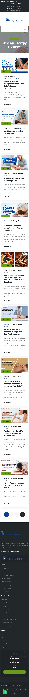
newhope (7, 128)
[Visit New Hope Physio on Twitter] (3, 689)
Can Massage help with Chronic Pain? (13, 132)
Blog (3, 640)
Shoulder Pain (5, 609)
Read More (8, 104)
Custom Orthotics (6, 588)
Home (13, 38)
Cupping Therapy (17, 376)
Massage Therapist (10, 79)
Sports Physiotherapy (7, 572)
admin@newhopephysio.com (15, 10)
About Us (4, 634)
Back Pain (4, 606)
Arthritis (4, 616)
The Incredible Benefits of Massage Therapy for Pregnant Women (14, 433)
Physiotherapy (5, 568)
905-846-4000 (17, 3)
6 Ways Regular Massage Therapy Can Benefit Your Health (14, 485)
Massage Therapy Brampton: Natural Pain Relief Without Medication (14, 84)
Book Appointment (14, 672)
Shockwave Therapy (7, 622)
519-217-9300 (17, 8)
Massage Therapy (17, 221)
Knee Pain (4, 599)
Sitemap (4, 647)
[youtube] (25, 689)
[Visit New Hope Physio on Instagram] (16, 689)
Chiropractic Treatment (8, 575)
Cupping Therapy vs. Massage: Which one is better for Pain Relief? (13, 383)
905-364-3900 (16, 6)
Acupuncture (5, 591)
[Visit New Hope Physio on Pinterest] (12, 689)
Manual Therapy (17, 426)
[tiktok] (14, 693)
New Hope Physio (17, 685)
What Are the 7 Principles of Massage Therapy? (14, 179)
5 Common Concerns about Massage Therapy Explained (14, 228)
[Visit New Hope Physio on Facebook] (8, 689)
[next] (22, 514)
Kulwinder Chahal (10, 76)
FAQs (3, 637)
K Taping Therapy (6, 585)
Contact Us (5, 644)
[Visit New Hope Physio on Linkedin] (21, 689)
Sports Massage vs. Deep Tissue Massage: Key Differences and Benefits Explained (14, 278)
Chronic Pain (16, 128)
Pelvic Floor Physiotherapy (9, 619)
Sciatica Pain (5, 612)
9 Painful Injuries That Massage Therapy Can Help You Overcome (13, 331)
